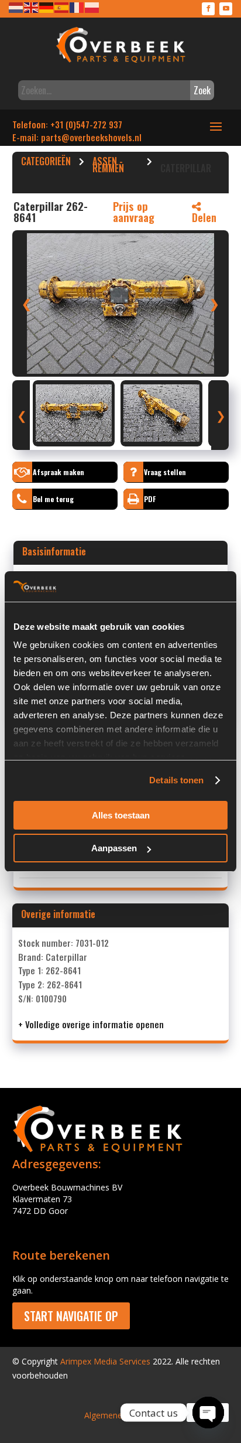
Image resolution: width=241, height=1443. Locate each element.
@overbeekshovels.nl (101, 137)
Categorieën (46, 163)
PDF (150, 499)
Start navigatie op (71, 1316)
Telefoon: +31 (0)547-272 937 (67, 124)
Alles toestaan (121, 815)
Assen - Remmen (108, 166)
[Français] (77, 6)
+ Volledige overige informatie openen (91, 1024)
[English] (31, 6)
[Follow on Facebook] (208, 8)
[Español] (62, 6)
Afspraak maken (58, 472)
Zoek (202, 90)
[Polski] (92, 6)
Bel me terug (53, 499)
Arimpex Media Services (105, 1361)
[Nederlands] (16, 6)
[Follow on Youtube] (225, 8)
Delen (204, 217)
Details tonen (176, 780)
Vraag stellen (165, 472)
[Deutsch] (46, 6)
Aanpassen (114, 848)
